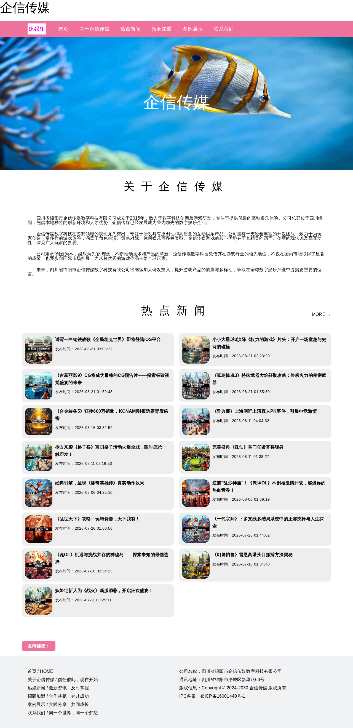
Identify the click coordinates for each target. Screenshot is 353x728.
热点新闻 (131, 29)
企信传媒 (25, 7)
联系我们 (224, 29)
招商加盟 (162, 29)
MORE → (321, 314)
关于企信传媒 (94, 29)
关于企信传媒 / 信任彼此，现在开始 (63, 679)
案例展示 (193, 29)
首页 (63, 29)
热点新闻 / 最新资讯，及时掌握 (58, 688)
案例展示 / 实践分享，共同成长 (58, 704)
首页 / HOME (40, 671)
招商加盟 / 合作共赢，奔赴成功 (58, 696)
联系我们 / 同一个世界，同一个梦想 (63, 712)
